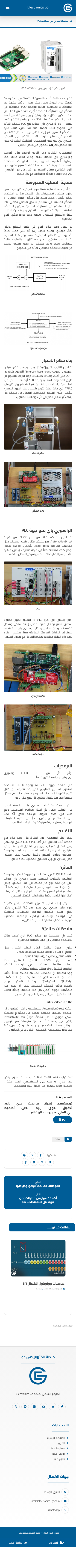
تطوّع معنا (59, 1458)
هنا (51, 144)
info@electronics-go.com (45, 1500)
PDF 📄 (62, 1119)
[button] (8, 7)
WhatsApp (54, 1509)
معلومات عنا (58, 1448)
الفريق (61, 1443)
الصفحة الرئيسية (56, 1437)
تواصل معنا (58, 1453)
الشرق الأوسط (52, 1491)
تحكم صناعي (48, 1288)
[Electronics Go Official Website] (67, 8)
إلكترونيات (58, 1288)
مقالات (58, 1139)
